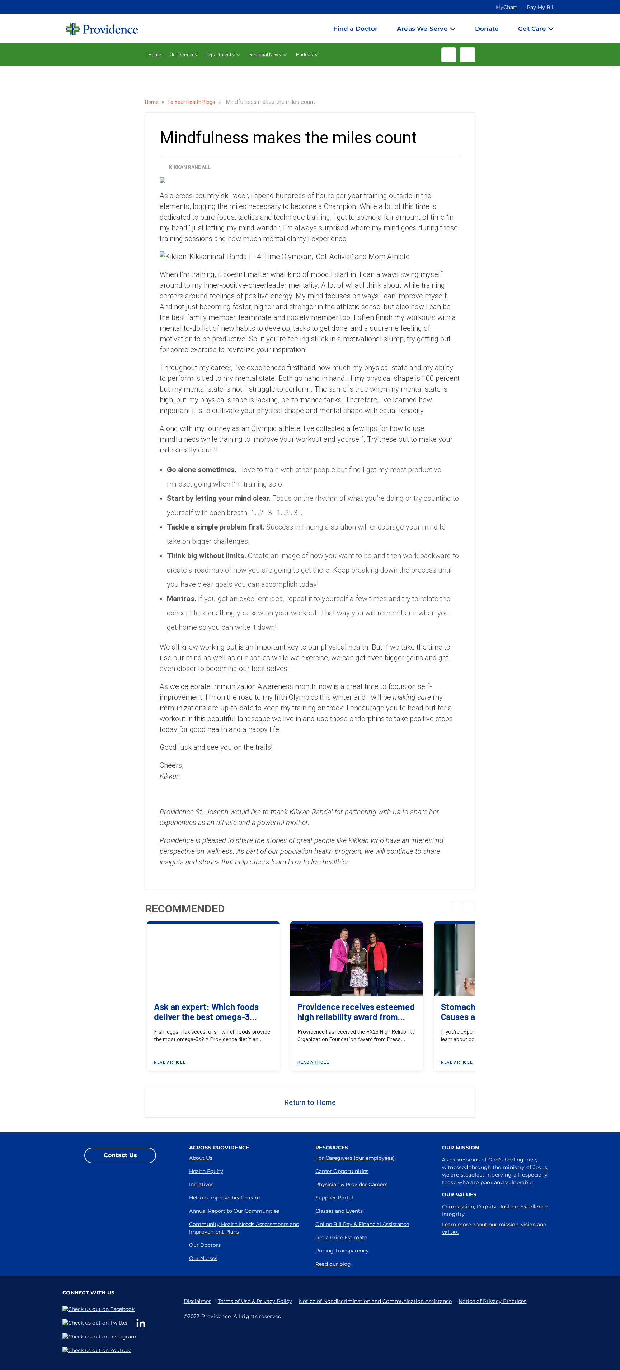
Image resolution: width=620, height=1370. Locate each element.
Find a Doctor (355, 28)
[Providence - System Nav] (95, 28)
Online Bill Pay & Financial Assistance (362, 1224)
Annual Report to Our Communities (234, 1211)
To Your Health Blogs (191, 102)
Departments (220, 54)
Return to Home (310, 1102)
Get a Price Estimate (341, 1237)
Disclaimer (197, 1301)
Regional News (265, 54)
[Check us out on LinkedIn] (142, 1323)
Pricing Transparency (342, 1250)
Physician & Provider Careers (351, 1184)
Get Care (532, 28)
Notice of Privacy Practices (492, 1301)
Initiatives (201, 1184)
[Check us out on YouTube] (98, 1350)
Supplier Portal (334, 1197)
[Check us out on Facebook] (99, 1309)
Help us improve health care (224, 1197)
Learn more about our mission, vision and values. (494, 1228)
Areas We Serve (422, 28)
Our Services (183, 54)
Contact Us (120, 1155)
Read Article (169, 1061)
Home (155, 54)
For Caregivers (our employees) (355, 1158)
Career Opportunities (341, 1171)
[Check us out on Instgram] (100, 1337)
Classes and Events (339, 1211)
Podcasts (307, 54)
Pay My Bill (541, 7)
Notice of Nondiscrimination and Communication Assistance (375, 1301)
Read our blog (333, 1264)
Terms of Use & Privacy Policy (255, 1301)
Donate (487, 28)
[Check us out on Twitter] (96, 1323)
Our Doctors (205, 1245)
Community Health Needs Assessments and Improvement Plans (244, 1228)
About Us (200, 1158)
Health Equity (206, 1171)
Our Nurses (203, 1258)
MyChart (506, 7)
